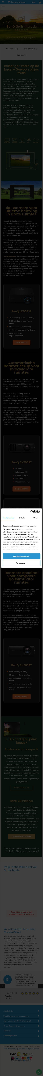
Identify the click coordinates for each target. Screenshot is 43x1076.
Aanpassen (20, 563)
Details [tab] (22, 518)
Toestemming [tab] (8, 518)
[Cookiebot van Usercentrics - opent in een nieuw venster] (30, 511)
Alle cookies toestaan (21, 556)
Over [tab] (35, 518)
